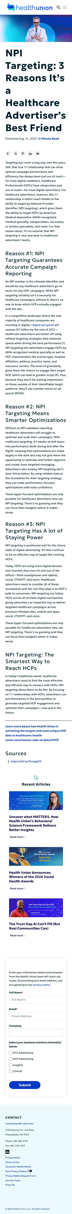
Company (15, 1025)
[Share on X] (15, 153)
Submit (25, 1085)
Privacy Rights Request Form (20, 1175)
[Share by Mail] (37, 153)
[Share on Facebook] (8, 153)
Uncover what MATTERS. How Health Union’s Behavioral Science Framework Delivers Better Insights (33, 823)
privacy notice (41, 984)
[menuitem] (56, 7)
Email (13, 1009)
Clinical (17, 1071)
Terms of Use (12, 1162)
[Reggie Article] (36, 907)
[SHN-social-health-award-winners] (36, 856)
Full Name (16, 992)
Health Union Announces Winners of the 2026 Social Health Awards (31, 876)
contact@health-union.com (19, 1123)
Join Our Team (12, 1180)
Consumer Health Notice (18, 1166)
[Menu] (65, 7)
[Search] (56, 7)
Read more (16, 837)
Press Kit (10, 1184)
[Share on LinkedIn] (30, 153)
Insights (18, 1065)
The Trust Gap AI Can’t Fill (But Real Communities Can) (34, 926)
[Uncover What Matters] (36, 800)
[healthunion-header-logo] (29, 7)
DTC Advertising (23, 1052)
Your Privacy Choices (16, 1171)
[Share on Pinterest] (23, 153)
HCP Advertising (23, 1058)
